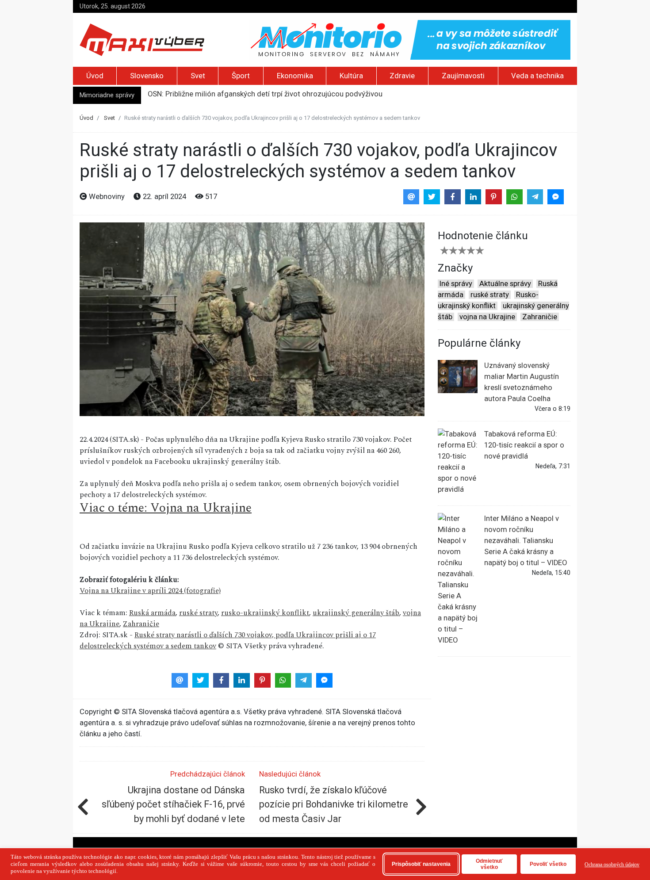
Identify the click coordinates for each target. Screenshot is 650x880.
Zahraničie (141, 624)
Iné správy (456, 283)
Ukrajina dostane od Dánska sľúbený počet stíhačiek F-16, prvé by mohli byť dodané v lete (173, 804)
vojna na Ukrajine (487, 317)
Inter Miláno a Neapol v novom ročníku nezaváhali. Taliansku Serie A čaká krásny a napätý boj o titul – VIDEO (525, 540)
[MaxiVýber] (142, 39)
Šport (241, 76)
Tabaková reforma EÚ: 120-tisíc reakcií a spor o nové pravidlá (524, 445)
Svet (198, 76)
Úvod (94, 76)
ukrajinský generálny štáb (356, 613)
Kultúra (351, 76)
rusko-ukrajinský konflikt (265, 613)
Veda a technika (537, 76)
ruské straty (198, 613)
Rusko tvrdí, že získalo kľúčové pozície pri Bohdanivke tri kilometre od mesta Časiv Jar (333, 804)
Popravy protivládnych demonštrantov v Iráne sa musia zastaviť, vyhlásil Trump (277, 96)
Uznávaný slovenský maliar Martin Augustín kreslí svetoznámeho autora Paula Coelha (521, 382)
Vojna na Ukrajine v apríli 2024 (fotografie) (150, 591)
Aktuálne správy (505, 283)
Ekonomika (295, 76)
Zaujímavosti (463, 76)
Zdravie (402, 76)
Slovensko (147, 76)
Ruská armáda (152, 613)
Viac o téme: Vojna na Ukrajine (166, 507)
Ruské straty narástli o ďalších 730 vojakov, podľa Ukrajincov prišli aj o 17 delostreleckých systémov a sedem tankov (228, 640)
